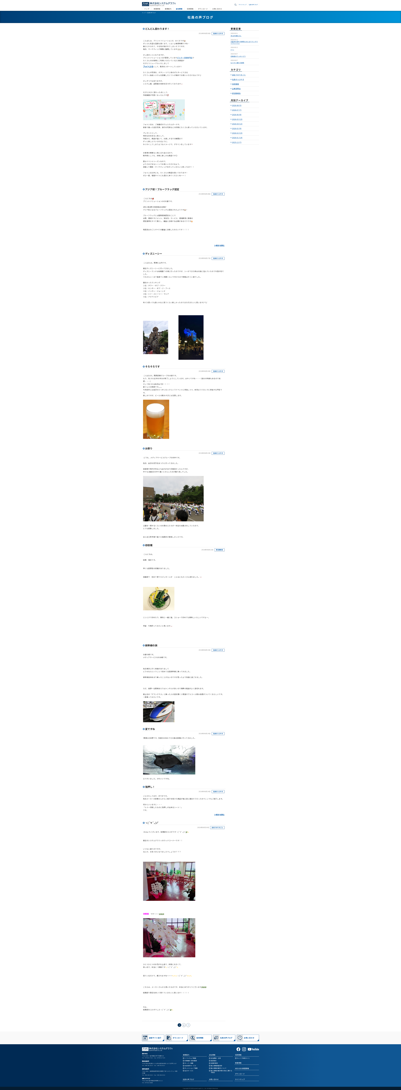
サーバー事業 (189, 1063)
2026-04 (237, 124)
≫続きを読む (219, 245)
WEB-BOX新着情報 (242, 1068)
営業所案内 (214, 1063)
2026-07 (236, 110)
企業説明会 (236, 88)
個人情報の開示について (219, 1068)
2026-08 (236, 105)
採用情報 (190, 9)
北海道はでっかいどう (238, 56)
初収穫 (148, 545)
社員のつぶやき (218, 33)
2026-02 (237, 133)
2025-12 (236, 142)
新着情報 (157, 9)
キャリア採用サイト (243, 1058)
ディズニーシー (153, 253)
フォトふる (148, 66)
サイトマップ (243, 4)
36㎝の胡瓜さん (236, 36)
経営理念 (214, 1061)
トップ (146, 9)
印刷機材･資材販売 (191, 1061)
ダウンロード (203, 9)
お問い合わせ (217, 9)
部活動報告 (219, 550)
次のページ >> (188, 1025)
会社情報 (179, 9)
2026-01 (237, 137)
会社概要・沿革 (216, 1058)
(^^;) (232, 50)
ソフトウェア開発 (190, 1058)
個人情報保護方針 (216, 1066)
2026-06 (236, 114)
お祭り (148, 448)
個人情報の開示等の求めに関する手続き (221, 1071)
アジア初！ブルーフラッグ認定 (162, 189)
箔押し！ (150, 787)
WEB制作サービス (190, 1066)
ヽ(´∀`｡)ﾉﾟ (152, 822)
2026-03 (236, 128)
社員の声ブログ (253, 4)
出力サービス (189, 1071)
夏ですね (150, 729)
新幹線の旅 (151, 645)
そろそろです (152, 366)
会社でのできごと (217, 827)
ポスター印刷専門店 (184, 57)
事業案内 (168, 9)
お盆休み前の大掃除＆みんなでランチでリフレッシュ (244, 42)
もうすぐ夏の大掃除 (237, 63)
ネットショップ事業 (191, 1068)
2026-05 (237, 119)
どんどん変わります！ (157, 28)
